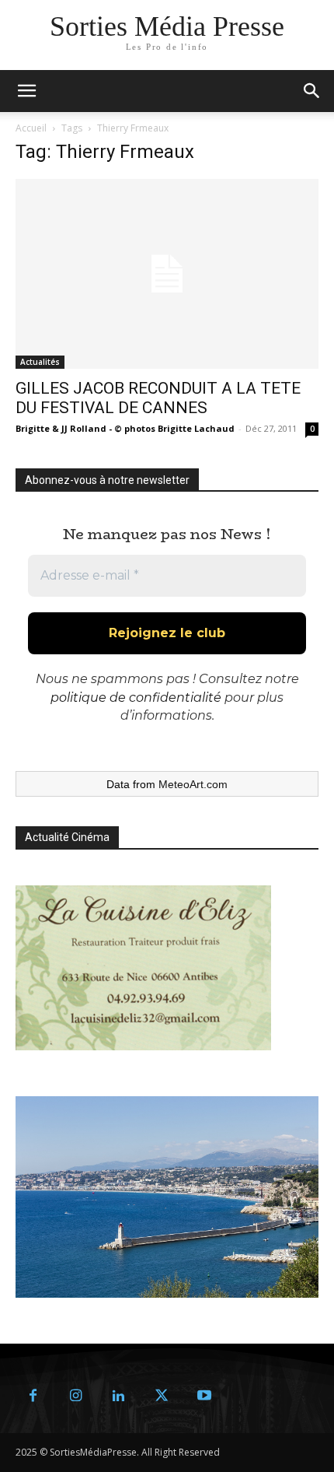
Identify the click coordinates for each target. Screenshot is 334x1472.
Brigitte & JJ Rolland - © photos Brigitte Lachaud (125, 428)
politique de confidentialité (135, 697)
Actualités (40, 361)
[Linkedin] (118, 1396)
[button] (312, 91)
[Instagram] (75, 1396)
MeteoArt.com (193, 784)
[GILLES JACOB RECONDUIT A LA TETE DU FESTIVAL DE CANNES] (167, 274)
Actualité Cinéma (67, 837)
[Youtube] (203, 1396)
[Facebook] (33, 1396)
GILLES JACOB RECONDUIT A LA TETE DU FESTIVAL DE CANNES (158, 398)
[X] (161, 1396)
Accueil (31, 128)
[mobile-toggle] (26, 91)
